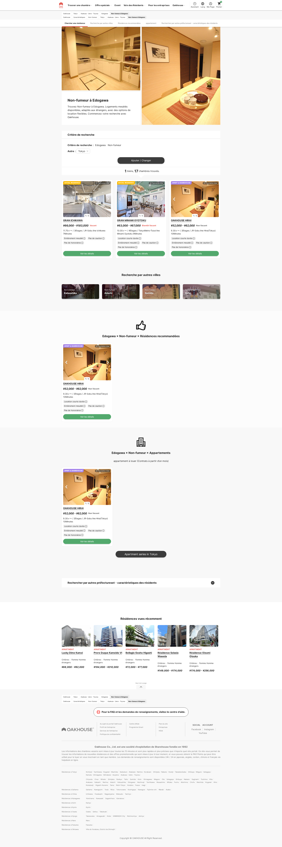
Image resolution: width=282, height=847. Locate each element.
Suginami (195, 779)
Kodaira (130, 785)
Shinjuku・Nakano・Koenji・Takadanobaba (169, 772)
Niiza (112, 790)
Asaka (168, 790)
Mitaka (169, 782)
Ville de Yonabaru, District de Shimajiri (100, 829)
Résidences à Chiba (69, 794)
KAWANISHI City (119, 816)
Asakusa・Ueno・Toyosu (130, 775)
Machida (200, 782)
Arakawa (89, 782)
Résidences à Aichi (69, 803)
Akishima (184, 782)
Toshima (204, 779)
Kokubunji (89, 785)
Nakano (187, 779)
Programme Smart (136, 727)
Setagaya (170, 779)
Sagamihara (109, 798)
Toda (106, 790)
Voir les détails (87, 253)
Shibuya (179, 779)
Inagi (143, 785)
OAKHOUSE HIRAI (181, 220)
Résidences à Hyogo (69, 816)
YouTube (203, 733)
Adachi (109, 291)
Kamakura (120, 798)
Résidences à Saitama (70, 790)
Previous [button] (66, 199)
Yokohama (90, 798)
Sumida (150, 291)
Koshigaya (132, 790)
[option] (87, 199)
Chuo (96, 779)
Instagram (209, 729)
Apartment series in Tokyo (141, 554)
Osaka (88, 812)
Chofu (192, 782)
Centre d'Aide (134, 724)
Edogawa (131, 782)
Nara (87, 820)
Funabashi (99, 794)
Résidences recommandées (129, 23)
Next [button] (108, 199)
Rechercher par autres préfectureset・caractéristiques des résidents (190, 23)
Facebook (196, 729)
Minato (103, 779)
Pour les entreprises (158, 5)
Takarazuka (90, 816)
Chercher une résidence (75, 23)
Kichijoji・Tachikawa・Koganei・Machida (102, 772)
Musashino (161, 782)
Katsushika (70, 291)
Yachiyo (128, 794)
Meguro (157, 779)
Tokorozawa (121, 790)
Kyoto (88, 807)
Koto (190, 291)
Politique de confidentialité (110, 734)
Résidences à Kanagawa (71, 798)
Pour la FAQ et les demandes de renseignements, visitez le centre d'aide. (143, 711)
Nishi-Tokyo (120, 785)
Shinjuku (111, 779)
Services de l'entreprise (109, 731)
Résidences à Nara (69, 820)
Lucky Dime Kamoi (72, 652)
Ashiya (141, 816)
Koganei (208, 782)
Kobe (109, 816)
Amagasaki (100, 816)
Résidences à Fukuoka (70, 825)
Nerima (105, 782)
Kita (210, 779)
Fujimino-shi (152, 790)
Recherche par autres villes (101, 23)
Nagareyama (109, 794)
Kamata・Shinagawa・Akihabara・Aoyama (102, 775)
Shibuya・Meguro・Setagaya (199, 772)
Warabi (161, 790)
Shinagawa (147, 779)
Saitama (89, 790)
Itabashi (97, 782)
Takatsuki (103, 812)
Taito (126, 779)
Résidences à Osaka (69, 812)
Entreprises (163, 727)
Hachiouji (140, 782)
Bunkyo (119, 779)
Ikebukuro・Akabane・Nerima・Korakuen (135, 772)
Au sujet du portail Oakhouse (111, 724)
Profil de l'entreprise (107, 727)
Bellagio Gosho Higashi (139, 652)
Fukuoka (89, 825)
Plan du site (163, 724)
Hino (215, 782)
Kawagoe (141, 790)
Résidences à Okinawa (70, 829)
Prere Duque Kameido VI (108, 652)
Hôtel (161, 731)
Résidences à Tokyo (69, 772)
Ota (163, 779)
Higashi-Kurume (101, 785)
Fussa (137, 785)
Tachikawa (150, 782)
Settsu (95, 812)
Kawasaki (99, 798)
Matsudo (119, 794)
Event (118, 5)
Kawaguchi (98, 790)
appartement (151, 23)
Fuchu (176, 782)
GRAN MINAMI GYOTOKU (131, 220)
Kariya (88, 803)
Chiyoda (89, 779)
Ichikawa (89, 794)
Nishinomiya (132, 816)
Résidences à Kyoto (69, 807)
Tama (112, 785)
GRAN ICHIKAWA (73, 220)
